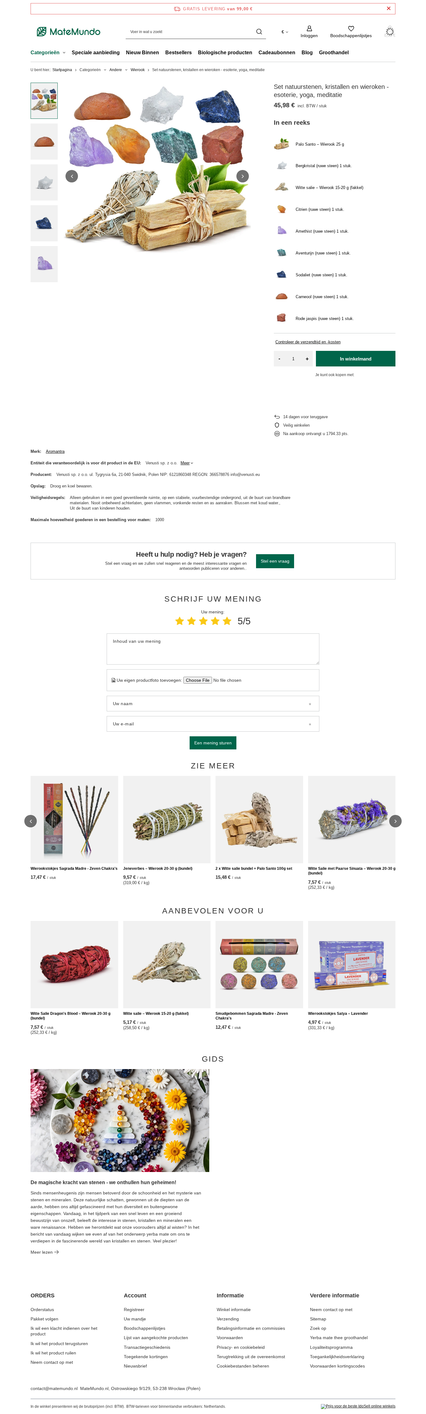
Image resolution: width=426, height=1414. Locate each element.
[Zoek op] (259, 32)
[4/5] (215, 621)
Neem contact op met (52, 1362)
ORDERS (43, 1295)
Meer (185, 463)
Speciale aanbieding (96, 52)
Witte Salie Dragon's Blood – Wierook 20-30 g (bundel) (70, 1016)
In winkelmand (355, 358)
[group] (157, 176)
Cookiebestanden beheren (243, 1365)
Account (135, 1295)
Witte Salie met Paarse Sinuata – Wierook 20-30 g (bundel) (351, 871)
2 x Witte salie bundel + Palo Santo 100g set (253, 868)
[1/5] (179, 621)
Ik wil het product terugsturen (59, 1343)
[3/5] (203, 621)
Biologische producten (225, 52)
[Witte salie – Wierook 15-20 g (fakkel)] (167, 964)
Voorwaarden (230, 1337)
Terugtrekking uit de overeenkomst (251, 1356)
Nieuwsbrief (135, 1365)
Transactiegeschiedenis (147, 1347)
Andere (115, 70)
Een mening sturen (213, 742)
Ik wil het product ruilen (53, 1352)
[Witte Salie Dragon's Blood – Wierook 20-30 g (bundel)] (74, 964)
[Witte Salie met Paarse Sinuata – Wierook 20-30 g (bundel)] (352, 819)
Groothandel (334, 52)
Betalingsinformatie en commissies (251, 1328)
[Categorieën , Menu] (66, 53)
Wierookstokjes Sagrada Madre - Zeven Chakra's (74, 868)
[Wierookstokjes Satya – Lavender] (352, 964)
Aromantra (55, 451)
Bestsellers (178, 52)
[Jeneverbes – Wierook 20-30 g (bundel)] (167, 819)
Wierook (138, 70)
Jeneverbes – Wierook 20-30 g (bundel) (157, 868)
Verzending (228, 1318)
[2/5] (191, 621)
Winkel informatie (234, 1309)
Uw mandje (135, 1318)
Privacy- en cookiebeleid (241, 1347)
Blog (307, 52)
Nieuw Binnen (142, 52)
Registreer (134, 1309)
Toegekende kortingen (146, 1356)
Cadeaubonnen (277, 52)
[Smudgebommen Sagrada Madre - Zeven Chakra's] (259, 964)
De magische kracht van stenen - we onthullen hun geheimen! (103, 1182)
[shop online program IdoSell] (358, 1406)
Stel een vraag (275, 561)
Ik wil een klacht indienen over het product (64, 1331)
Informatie (230, 1295)
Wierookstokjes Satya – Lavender (338, 1013)
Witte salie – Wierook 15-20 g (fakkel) (156, 1013)
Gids (213, 1058)
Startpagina (62, 70)
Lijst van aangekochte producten (156, 1337)
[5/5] (227, 621)
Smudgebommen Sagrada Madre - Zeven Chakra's (251, 1016)
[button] (71, 176)
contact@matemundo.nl (54, 1388)
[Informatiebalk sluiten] (388, 8)
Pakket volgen (44, 1318)
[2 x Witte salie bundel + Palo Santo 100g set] (259, 819)
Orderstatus (42, 1309)
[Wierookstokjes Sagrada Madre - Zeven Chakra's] (74, 819)
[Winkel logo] (69, 31)
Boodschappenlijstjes (144, 1328)
